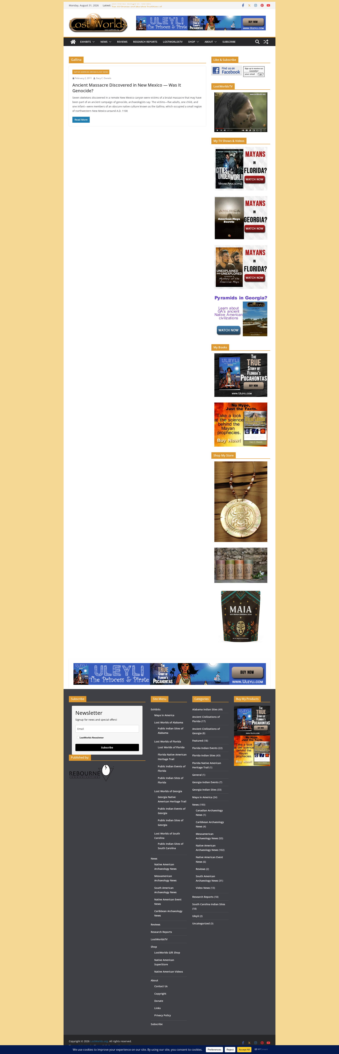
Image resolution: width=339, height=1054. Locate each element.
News (104, 41)
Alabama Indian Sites (205, 709)
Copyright (160, 993)
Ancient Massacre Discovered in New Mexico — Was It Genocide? (126, 87)
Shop (191, 41)
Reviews (122, 41)
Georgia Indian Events (205, 782)
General (197, 774)
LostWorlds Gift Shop (167, 952)
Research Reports (145, 41)
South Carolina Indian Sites (208, 904)
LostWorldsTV (173, 41)
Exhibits (85, 41)
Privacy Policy (162, 1015)
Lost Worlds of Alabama (168, 722)
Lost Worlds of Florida (167, 741)
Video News (203, 887)
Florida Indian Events (205, 748)
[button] (93, 41)
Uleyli (195, 916)
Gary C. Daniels (103, 78)
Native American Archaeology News (91, 72)
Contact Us (161, 986)
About (209, 41)
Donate (158, 1001)
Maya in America (164, 715)
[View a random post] (266, 42)
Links (157, 1008)
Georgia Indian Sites (204, 789)
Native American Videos (168, 971)
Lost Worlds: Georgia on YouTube (131, 5)
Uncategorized (201, 923)
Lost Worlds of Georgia (168, 791)
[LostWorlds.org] (73, 42)
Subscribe (229, 41)
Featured (197, 740)
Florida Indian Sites (203, 755)
